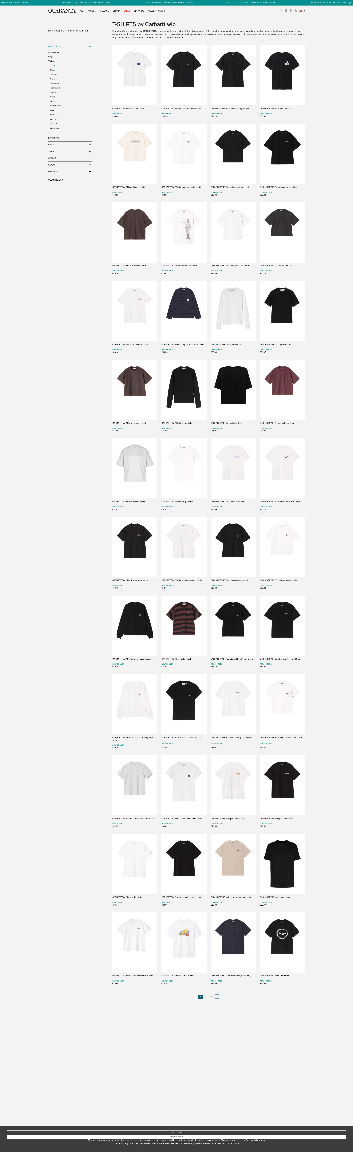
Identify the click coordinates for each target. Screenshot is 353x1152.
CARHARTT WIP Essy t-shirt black (176, 659)
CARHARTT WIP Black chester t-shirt (227, 423)
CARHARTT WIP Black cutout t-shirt (275, 108)
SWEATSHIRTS (55, 83)
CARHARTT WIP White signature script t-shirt (181, 187)
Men (82, 11)
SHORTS (53, 92)
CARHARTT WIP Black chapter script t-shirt (230, 187)
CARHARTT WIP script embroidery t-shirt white (132, 976)
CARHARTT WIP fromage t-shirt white (177, 976)
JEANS (53, 101)
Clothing (59, 31)
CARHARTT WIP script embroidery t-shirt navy (231, 976)
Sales (127, 11)
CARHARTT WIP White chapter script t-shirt (230, 266)
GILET (52, 110)
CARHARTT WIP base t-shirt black (275, 897)
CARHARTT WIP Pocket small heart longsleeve (132, 659)
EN (304, 11)
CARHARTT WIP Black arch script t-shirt (130, 580)
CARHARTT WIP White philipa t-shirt (226, 344)
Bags (50, 56)
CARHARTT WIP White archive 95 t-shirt (179, 266)
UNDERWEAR (55, 128)
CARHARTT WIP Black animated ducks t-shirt (181, 108)
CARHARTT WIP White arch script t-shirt (130, 344)
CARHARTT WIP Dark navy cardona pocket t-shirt (183, 344)
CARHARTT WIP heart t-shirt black (275, 976)
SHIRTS (52, 79)
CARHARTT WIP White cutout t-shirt (128, 108)
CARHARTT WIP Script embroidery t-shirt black (280, 659)
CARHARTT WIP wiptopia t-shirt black (276, 818)
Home (51, 31)
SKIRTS (52, 97)
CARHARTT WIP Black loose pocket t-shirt (229, 580)
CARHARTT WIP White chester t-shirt (128, 502)
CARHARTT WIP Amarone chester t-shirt (277, 423)
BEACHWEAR (55, 106)
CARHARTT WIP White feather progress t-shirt (181, 580)
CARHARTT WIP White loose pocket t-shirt (278, 580)
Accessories (53, 52)
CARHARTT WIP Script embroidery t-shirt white (231, 737)
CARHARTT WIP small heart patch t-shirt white (181, 818)
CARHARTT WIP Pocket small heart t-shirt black (232, 659)
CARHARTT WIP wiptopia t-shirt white (227, 818)
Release (104, 11)
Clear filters (55, 180)
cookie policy (232, 1143)
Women (92, 11)
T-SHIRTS (70, 31)
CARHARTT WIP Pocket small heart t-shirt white (281, 737)
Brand (116, 11)
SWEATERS (54, 74)
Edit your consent (176, 1132)
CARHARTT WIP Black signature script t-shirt (279, 187)
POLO (52, 115)
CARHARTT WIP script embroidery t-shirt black (181, 897)
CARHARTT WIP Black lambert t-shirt (276, 266)
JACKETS (53, 124)
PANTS (52, 70)
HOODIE (53, 119)
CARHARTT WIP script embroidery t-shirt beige (231, 897)
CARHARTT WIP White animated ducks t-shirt (280, 502)
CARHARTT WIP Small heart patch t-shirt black (182, 737)
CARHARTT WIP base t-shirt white (127, 897)
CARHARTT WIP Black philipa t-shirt (275, 344)
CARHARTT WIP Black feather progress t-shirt (231, 108)
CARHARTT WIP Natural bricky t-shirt (128, 187)
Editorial (139, 11)
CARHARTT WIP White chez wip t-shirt (227, 502)
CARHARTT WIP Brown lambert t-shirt (129, 266)
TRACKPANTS (55, 88)
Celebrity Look (156, 11)
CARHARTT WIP (82, 31)
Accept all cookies (176, 1137)
